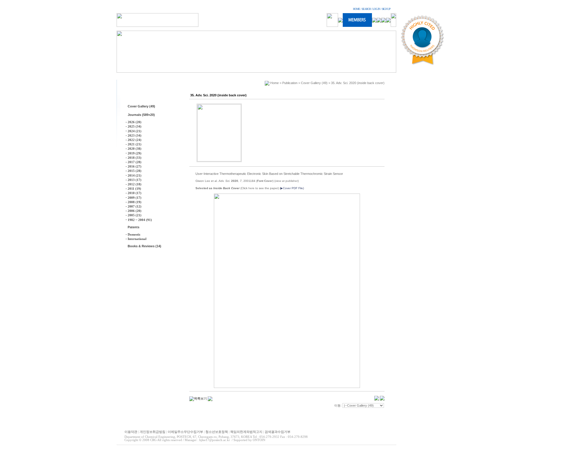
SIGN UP (386, 9)
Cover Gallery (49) (141, 106)
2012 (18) (134, 184)
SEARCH (366, 9)
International (137, 239)
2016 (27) (134, 166)
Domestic (134, 234)
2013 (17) (134, 180)
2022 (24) (134, 140)
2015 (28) (134, 171)
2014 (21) (134, 175)
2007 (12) (134, 206)
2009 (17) (134, 197)
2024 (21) (134, 131)
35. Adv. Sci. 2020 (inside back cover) (358, 83)
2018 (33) (134, 157)
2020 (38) (134, 148)
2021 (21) (134, 144)
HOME (356, 9)
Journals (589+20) (141, 114)
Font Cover (265, 180)
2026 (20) (134, 122)
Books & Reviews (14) (144, 246)
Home (274, 83)
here (251, 188)
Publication (289, 83)
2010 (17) (134, 193)
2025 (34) (134, 126)
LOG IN (376, 9)
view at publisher (286, 180)
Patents (133, 227)
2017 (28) (134, 162)
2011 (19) (134, 188)
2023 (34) (134, 135)
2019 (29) (134, 153)
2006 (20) (134, 211)
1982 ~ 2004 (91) (140, 220)
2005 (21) (134, 215)
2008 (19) (134, 202)
